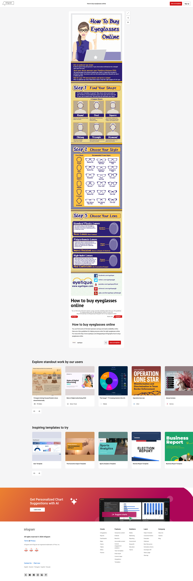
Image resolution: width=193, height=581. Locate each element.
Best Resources (148, 544)
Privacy (32, 541)
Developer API (147, 549)
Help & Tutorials (148, 533)
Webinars (146, 541)
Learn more (37, 509)
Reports (102, 535)
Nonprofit (131, 544)
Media (131, 533)
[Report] (128, 22)
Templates (117, 562)
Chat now (37, 563)
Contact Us (28, 563)
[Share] (128, 18)
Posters (102, 552)
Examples (146, 538)
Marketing (132, 535)
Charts (102, 544)
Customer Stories (148, 535)
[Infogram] (8, 3)
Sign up (187, 4)
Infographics (103, 533)
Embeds (117, 535)
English (26, 567)
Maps (101, 541)
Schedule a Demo (148, 547)
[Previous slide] (34, 411)
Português (37, 567)
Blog (159, 538)
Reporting (131, 538)
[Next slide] (39, 411)
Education (131, 547)
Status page (147, 552)
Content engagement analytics (118, 546)
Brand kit (117, 538)
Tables (102, 547)
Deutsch (31, 567)
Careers (160, 535)
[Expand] (128, 13)
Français (48, 567)
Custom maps (118, 556)
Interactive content (120, 533)
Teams (131, 549)
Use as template (176, 3)
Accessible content (120, 541)
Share (74, 316)
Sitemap (146, 555)
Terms (26, 541)
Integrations (118, 559)
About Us (160, 533)
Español (43, 567)
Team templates (119, 550)
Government (132, 541)
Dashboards (103, 538)
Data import (118, 553)
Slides (101, 549)
